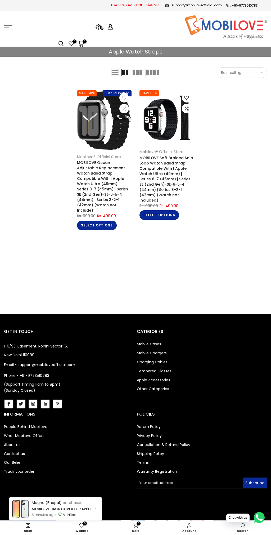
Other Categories (153, 388)
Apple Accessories (153, 380)
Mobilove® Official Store (99, 156)
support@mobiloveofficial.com (196, 5)
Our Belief (13, 462)
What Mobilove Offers (24, 435)
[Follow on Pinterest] (57, 404)
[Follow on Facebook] (8, 404)
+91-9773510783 (245, 5)
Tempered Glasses (154, 371)
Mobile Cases (149, 344)
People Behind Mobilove (25, 426)
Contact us (14, 453)
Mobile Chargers (152, 353)
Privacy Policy (149, 435)
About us (12, 444)
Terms (143, 462)
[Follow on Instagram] (33, 404)
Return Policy (149, 426)
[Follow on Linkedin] (45, 404)
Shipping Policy (150, 453)
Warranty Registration (157, 471)
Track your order (19, 471)
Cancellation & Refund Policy (163, 444)
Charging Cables (152, 362)
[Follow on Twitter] (21, 404)
